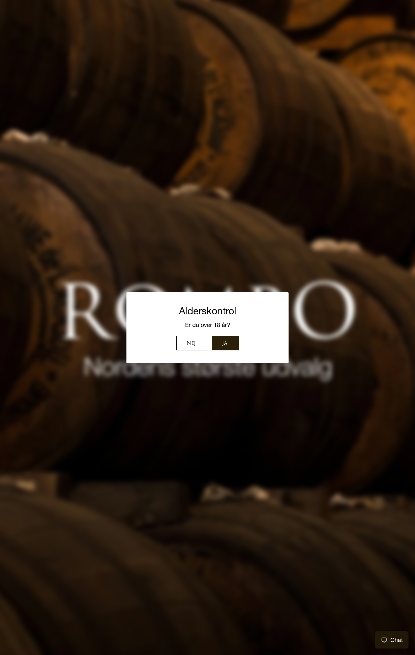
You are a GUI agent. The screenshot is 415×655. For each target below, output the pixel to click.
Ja (224, 343)
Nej (191, 343)
